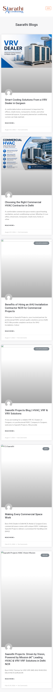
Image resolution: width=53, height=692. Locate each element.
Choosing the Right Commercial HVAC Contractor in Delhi (23, 203)
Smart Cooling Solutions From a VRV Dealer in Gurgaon (26, 101)
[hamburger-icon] (48, 8)
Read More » (10, 123)
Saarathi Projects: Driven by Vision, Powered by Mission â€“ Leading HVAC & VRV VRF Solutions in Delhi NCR (25, 659)
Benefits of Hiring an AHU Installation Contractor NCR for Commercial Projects (26, 308)
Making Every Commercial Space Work (23, 516)
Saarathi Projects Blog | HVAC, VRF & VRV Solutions (26, 411)
